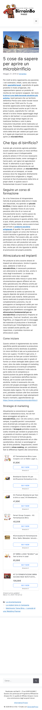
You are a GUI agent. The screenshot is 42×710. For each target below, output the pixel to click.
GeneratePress (32, 707)
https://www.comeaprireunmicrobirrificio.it (20, 400)
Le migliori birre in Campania (17, 605)
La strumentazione (13, 602)
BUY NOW (25, 467)
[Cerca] (36, 680)
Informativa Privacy (21, 703)
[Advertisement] (21, 647)
